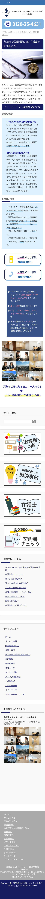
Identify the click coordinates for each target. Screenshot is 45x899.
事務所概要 (10, 663)
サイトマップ (11, 690)
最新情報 (9, 659)
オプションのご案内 (14, 579)
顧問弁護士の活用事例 (14, 597)
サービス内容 (11, 641)
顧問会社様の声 (12, 601)
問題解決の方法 (12, 646)
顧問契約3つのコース (14, 574)
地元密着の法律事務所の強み (17, 655)
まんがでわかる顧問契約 (15, 588)
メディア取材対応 (13, 677)
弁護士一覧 (10, 668)
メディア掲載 (11, 672)
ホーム (8, 637)
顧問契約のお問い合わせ (15, 605)
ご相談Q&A (10, 681)
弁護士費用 (10, 650)
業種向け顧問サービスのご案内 (18, 592)
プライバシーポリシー (14, 694)
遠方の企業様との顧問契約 (16, 583)
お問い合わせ (11, 686)
